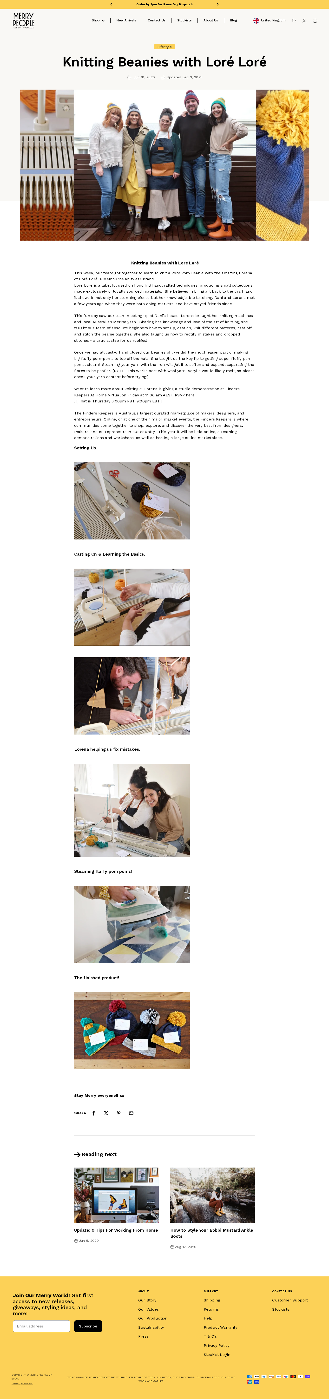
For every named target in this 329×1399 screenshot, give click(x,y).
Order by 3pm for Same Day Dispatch (164, 4)
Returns (211, 1309)
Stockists (184, 20)
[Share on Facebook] (94, 1113)
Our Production (152, 1318)
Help (208, 1318)
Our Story (147, 1300)
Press (143, 1336)
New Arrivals (126, 20)
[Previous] (111, 4)
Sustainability (151, 1327)
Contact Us (156, 20)
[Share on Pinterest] (119, 1113)
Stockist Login (217, 1354)
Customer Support (290, 1300)
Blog (233, 20)
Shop (96, 20)
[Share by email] (131, 1113)
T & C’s (210, 1336)
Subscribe (88, 1326)
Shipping (212, 1300)
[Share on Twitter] (106, 1113)
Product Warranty (220, 1327)
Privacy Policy (217, 1345)
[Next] (218, 4)
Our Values (148, 1309)
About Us (211, 20)
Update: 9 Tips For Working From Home (116, 1230)
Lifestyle (164, 47)
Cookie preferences (22, 1383)
